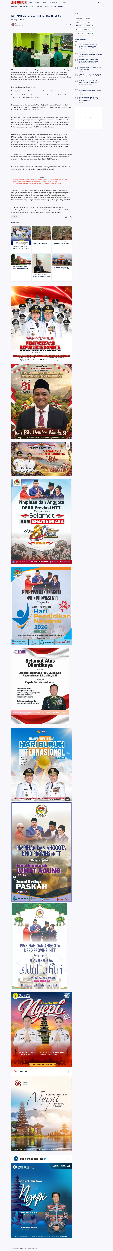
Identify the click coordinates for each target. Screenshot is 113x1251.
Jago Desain (45, 1248)
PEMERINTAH (24, 6)
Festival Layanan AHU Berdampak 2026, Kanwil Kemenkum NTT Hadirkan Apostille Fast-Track (40, 179)
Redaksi (17, 24)
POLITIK (32, 6)
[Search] (98, 2)
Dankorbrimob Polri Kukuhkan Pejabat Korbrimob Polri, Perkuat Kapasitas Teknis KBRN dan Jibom (89, 82)
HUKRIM (39, 6)
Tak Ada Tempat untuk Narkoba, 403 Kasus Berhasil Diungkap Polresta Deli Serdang (37, 183)
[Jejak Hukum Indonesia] (19, 2)
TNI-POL (46, 6)
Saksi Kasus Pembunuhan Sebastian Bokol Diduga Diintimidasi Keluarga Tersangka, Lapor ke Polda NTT (88, 61)
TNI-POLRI (90, 33)
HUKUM (15, 216)
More (65, 3)
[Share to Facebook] (66, 24)
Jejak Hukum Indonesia (21, 1248)
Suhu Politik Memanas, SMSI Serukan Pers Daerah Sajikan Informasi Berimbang (90, 53)
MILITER (53, 6)
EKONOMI (79, 18)
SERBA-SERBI (79, 33)
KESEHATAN (79, 22)
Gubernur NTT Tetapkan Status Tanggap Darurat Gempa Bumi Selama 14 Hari (90, 75)
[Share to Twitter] (68, 24)
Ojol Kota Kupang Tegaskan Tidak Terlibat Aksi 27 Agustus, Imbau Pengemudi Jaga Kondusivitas (88, 46)
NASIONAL (14, 6)
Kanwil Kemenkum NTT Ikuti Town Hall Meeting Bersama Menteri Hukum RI (35, 181)
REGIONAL (61, 6)
